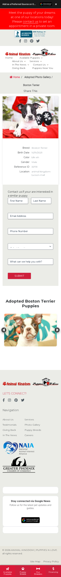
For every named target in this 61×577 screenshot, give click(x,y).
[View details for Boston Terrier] (30, 330)
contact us (30, 21)
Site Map (35, 561)
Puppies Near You (42, 68)
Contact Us (39, 64)
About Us (17, 61)
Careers (29, 435)
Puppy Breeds (33, 429)
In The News (19, 64)
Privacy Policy (51, 561)
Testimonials (9, 424)
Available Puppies (30, 57)
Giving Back (18, 68)
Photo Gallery (32, 424)
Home (9, 57)
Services (34, 61)
